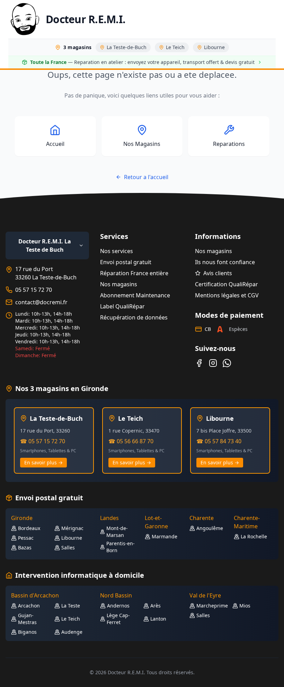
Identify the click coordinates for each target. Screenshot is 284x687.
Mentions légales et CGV (227, 295)
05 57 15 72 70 (33, 290)
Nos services (116, 251)
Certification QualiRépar (226, 284)
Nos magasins (118, 284)
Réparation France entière (134, 273)
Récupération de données (134, 317)
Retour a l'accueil (146, 177)
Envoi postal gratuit (125, 262)
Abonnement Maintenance (135, 295)
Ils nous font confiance (225, 262)
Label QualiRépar (122, 306)
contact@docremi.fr (41, 302)
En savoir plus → (43, 462)
